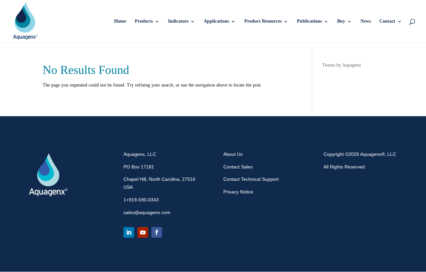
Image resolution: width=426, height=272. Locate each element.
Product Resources (263, 21)
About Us (233, 154)
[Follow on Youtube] (142, 232)
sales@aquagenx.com (146, 212)
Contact (387, 21)
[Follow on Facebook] (156, 232)
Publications (309, 21)
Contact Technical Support (251, 179)
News (365, 21)
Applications (216, 21)
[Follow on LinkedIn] (128, 232)
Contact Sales (238, 166)
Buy (341, 21)
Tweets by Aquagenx (341, 65)
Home (120, 21)
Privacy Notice (238, 191)
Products (144, 21)
